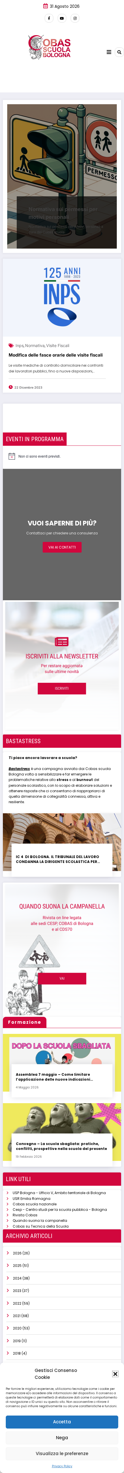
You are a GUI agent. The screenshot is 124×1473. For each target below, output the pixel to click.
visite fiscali (57, 345)
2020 (17, 1328)
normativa (35, 345)
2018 (17, 1353)
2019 (17, 1340)
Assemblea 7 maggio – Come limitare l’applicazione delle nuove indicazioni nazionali (53, 1077)
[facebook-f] (49, 18)
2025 (17, 1265)
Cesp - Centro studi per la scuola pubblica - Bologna (60, 1209)
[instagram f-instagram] (75, 18)
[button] (115, 1374)
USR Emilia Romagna (31, 1198)
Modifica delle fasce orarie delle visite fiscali (56, 355)
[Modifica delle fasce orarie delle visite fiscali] (62, 298)
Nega (62, 1438)
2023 (17, 1290)
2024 (17, 1278)
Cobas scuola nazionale (35, 1204)
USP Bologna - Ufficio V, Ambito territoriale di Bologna (59, 1192)
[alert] (35, 456)
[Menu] (109, 52)
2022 (17, 1303)
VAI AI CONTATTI (62, 547)
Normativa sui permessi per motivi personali (63, 213)
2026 (17, 1253)
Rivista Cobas (25, 1215)
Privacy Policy (62, 1466)
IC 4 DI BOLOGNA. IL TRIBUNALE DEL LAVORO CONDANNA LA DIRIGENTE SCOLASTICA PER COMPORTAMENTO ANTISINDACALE (57, 859)
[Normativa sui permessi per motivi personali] (62, 176)
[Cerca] (119, 52)
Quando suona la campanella (40, 1220)
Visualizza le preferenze (62, 1453)
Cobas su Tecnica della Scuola (41, 1226)
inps (20, 345)
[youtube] (62, 18)
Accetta (62, 1422)
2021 (16, 1315)
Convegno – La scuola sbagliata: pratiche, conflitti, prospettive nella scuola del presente (61, 1146)
